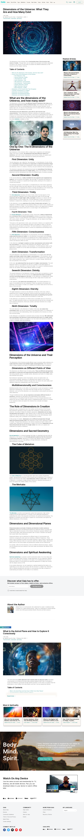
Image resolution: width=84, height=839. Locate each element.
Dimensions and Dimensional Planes (21, 93)
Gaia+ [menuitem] (47, 2)
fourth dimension (16, 214)
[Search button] (67, 2)
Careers (25, 812)
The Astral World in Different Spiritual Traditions (21, 692)
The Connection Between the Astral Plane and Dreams (23, 694)
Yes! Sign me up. (37, 586)
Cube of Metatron (16, 475)
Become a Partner (47, 814)
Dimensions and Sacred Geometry (20, 92)
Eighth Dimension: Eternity (20, 86)
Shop (44, 812)
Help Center (26, 809)
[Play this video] (31, 133)
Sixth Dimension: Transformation (22, 83)
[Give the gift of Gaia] (74, 2)
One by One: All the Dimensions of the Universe (23, 74)
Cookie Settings (7, 821)
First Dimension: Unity (19, 75)
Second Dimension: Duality (21, 77)
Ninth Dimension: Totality (20, 87)
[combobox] (70, 810)
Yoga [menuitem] (18, 2)
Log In (79, 2)
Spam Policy (6, 819)
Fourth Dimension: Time (20, 80)
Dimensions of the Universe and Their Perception (24, 89)
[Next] (79, 716)
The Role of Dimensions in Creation (21, 90)
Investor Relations (47, 809)
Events (24, 816)
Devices (5, 812)
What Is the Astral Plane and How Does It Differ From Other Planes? (26, 691)
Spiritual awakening (15, 557)
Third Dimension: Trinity (20, 78)
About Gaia (5, 809)
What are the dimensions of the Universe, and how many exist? (27, 72)
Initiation (17, 119)
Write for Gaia (26, 814)
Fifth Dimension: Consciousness (22, 81)
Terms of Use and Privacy (9, 816)
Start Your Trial (45, 759)
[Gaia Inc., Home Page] (3, 2)
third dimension (16, 195)
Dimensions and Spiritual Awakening (21, 95)
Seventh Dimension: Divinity (21, 84)
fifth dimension (16, 234)
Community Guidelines (8, 814)
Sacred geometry (14, 435)
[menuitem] (8, 2)
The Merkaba (13, 513)
